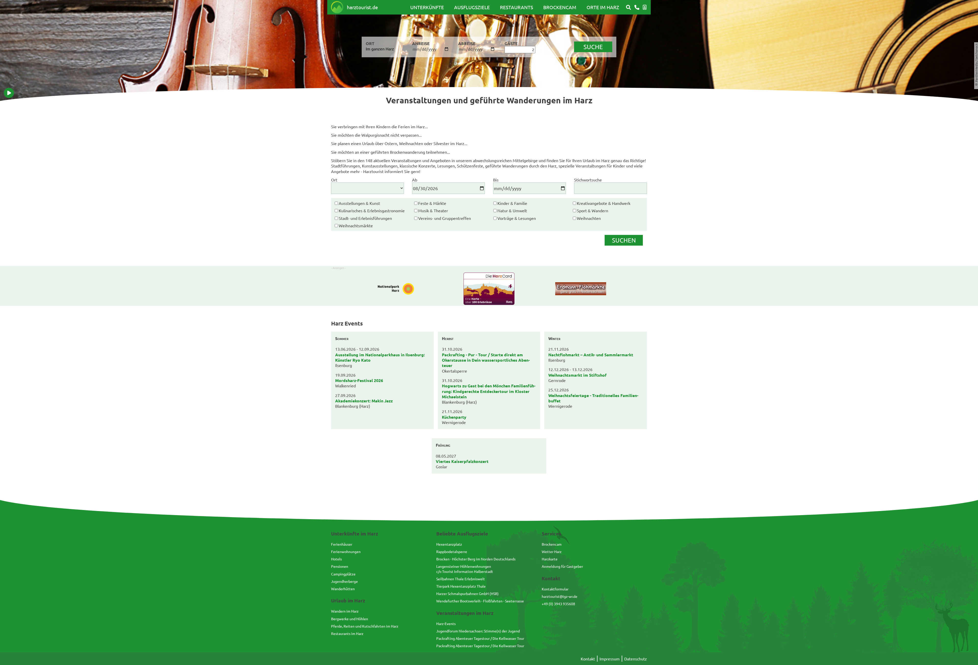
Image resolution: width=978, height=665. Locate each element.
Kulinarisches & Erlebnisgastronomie (372, 210)
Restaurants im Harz (347, 633)
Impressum (610, 658)
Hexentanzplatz (449, 544)
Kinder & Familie (512, 203)
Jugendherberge (344, 581)
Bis (495, 179)
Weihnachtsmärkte (356, 225)
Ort (334, 179)
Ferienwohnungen (346, 551)
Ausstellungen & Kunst (359, 203)
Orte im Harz (603, 7)
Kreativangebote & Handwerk (603, 203)
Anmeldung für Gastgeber (562, 566)
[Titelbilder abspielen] (9, 93)
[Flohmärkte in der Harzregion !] (580, 289)
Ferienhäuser (341, 544)
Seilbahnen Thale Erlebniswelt (460, 578)
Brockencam (559, 7)
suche (593, 46)
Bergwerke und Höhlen (349, 618)
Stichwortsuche (588, 179)
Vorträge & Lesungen (516, 218)
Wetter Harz (552, 551)
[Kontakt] (637, 7)
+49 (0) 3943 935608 (558, 603)
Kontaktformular (555, 589)
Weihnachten (589, 218)
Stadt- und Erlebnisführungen (365, 218)
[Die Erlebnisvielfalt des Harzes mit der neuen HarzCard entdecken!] (489, 289)
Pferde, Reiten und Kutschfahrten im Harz (364, 626)
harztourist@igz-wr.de (559, 596)
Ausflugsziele (472, 7)
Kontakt (588, 658)
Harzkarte (550, 559)
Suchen (624, 240)
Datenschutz (635, 658)
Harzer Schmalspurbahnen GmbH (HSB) (467, 593)
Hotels (336, 559)
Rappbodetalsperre (451, 551)
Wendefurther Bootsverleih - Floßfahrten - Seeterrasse (480, 601)
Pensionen (339, 566)
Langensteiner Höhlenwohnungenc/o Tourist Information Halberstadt (464, 568)
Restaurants (516, 7)
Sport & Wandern (592, 210)
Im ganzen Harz (380, 48)
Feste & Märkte (432, 203)
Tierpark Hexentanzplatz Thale (461, 586)
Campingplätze (343, 574)
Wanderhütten (343, 588)
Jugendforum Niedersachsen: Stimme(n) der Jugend (478, 631)
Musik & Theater (433, 210)
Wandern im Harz (345, 611)
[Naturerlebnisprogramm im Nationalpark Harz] (397, 289)
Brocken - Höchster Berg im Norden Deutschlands (475, 559)
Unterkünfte (427, 7)
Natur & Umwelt (512, 210)
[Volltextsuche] (628, 7)
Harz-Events (446, 623)
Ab (414, 179)
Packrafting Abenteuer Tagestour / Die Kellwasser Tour (480, 638)
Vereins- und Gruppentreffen (444, 218)
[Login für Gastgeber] (644, 7)
